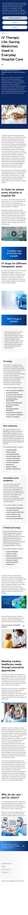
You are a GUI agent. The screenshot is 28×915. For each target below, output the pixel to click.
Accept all (15, 22)
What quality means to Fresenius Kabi (13, 703)
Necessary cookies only (15, 18)
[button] (14, 234)
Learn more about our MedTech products (10, 626)
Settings (15, 27)
